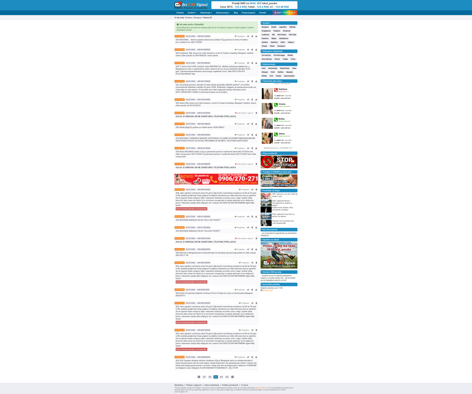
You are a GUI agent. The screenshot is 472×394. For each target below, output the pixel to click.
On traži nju (266, 55)
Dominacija (272, 68)
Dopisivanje (284, 68)
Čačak (273, 27)
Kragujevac (266, 31)
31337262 (180, 36)
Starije (278, 76)
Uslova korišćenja (262, 388)
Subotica (274, 42)
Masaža (289, 72)
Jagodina (283, 27)
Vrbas (272, 46)
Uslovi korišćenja (211, 385)
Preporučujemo (248, 13)
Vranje (264, 46)
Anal (263, 68)
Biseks (290, 55)
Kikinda (292, 27)
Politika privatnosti (230, 385)
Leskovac (265, 35)
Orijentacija (205, 13)
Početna (180, 13)
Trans (293, 59)
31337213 (180, 357)
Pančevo (265, 38)
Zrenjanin (281, 46)
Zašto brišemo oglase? (245, 113)
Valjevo (291, 42)
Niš (273, 35)
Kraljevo (277, 31)
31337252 (180, 81)
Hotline (280, 72)
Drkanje (265, 72)
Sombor (265, 42)
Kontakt (262, 13)
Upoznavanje (289, 76)
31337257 (180, 63)
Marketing (179, 385)
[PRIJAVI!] (256, 36)
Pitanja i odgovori (193, 385)
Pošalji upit (268, 290)
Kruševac (286, 31)
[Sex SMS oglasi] (193, 5)
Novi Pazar (282, 35)
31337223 (180, 249)
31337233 (180, 216)
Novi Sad (292, 35)
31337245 (180, 124)
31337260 (180, 50)
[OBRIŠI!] (252, 36)
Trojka (285, 59)
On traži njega (279, 55)
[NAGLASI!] (248, 36)
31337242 (180, 135)
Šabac (274, 38)
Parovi (277, 59)
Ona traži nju (267, 59)
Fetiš (273, 72)
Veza (294, 68)
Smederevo (283, 38)
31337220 (180, 290)
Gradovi (191, 13)
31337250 (180, 100)
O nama (244, 385)
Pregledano (240, 36)
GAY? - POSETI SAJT (285, 13)
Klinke (264, 76)
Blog (236, 13)
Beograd (197, 17)
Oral (271, 76)
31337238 (180, 148)
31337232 (180, 227)
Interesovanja (222, 13)
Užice (283, 42)
